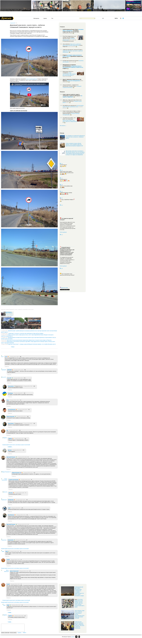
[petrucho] (4, 492)
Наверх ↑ (13, 346)
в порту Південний (72, 46)
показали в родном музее (69, 39)
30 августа (62, 91)
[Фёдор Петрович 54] (6, 471)
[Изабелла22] (4, 499)
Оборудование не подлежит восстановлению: (69, 65)
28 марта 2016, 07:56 (20, 540)
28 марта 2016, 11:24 (15, 559)
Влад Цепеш (11, 386)
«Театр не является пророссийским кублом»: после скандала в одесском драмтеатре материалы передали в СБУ (74, 144)
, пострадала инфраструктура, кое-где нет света (71, 32)
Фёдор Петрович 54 (16, 472)
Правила (19, 632)
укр (103, 18)
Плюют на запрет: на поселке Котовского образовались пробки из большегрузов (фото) (21, 327)
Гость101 (9, 378)
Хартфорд (10, 393)
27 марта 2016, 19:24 (18, 378)
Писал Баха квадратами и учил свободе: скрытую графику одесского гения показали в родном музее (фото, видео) (46, 10)
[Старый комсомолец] (4, 480)
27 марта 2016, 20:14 (21, 416)
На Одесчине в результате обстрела (71, 60)
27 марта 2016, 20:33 (27, 423)
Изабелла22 (11, 499)
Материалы (36, 18)
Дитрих (10, 450)
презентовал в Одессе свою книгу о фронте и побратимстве (70, 121)
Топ (52, 18)
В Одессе (65, 55)
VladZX (8, 559)
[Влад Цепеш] (4, 388)
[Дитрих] (4, 452)
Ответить (7, 366)
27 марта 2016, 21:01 (22, 409)
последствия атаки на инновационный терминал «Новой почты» (73, 66)
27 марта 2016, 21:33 (28, 472)
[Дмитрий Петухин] (3, 459)
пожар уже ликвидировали (73, 80)
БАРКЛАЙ (9, 369)
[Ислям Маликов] (4, 412)
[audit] (4, 510)
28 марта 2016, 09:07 (15, 508)
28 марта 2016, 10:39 (14, 551)
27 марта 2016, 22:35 (20, 499)
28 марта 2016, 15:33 (16, 605)
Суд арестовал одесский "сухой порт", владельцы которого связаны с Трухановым (34, 327)
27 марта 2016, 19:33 (14, 400)
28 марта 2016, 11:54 (24, 571)
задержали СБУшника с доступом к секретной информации (73, 51)
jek (7, 430)
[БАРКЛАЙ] (3, 369)
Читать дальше (63, 232)
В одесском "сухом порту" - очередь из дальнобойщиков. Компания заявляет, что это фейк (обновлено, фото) (32, 344)
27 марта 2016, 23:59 (18, 393)
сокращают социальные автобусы (72, 87)
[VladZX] (3, 562)
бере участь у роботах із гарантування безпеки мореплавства (72, 44)
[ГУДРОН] (4, 437)
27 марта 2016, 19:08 (14, 356)
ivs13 (6, 356)
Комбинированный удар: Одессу (70, 29)
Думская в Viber (64, 287)
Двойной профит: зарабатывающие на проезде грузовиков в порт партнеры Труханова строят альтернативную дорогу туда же (29, 331)
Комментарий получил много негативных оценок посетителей (16, 444)
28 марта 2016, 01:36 (22, 524)
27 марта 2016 (12, 22)
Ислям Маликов (12, 409)
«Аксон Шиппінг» (66, 44)
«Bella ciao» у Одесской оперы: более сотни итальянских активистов (72, 100)
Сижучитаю (10, 540)
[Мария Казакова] (3, 418)
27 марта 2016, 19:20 (18, 369)
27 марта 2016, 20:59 (13, 430)
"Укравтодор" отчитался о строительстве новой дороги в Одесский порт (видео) (25, 333)
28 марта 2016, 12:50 (15, 584)
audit (9, 508)
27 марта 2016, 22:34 (25, 479)
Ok (76, 636)
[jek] (3, 432)
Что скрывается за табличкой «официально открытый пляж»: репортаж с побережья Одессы (75, 137)
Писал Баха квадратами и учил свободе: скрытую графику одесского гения (69, 37)
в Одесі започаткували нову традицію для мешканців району (69, 74)
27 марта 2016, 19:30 (27, 386)
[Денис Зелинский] (5, 571)
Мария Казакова (10, 416)
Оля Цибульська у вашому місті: (70, 105)
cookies (72, 636)
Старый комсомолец (13, 479)
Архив (45, 18)
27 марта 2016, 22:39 (19, 492)
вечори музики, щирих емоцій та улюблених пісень (73, 106)
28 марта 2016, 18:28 (19, 615)
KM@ (6, 551)
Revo (8, 400)
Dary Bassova (11, 514)
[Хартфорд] (4, 395)
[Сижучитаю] (3, 540)
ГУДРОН (10, 438)
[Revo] (3, 402)
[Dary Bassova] (4, 517)
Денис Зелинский (14, 571)
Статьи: (62, 133)
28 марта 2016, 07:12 (17, 450)
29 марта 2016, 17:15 (21, 514)
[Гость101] (3, 377)
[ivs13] (2, 356)
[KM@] (2, 551)
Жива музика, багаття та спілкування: (68, 72)
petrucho (11, 492)
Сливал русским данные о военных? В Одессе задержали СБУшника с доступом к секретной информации (76, 10)
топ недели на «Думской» (72, 96)
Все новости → (63, 125)
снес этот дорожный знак (31, 79)
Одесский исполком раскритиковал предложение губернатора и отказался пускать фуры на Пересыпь (29, 340)
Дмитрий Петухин (11, 457)
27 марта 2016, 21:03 (19, 438)
